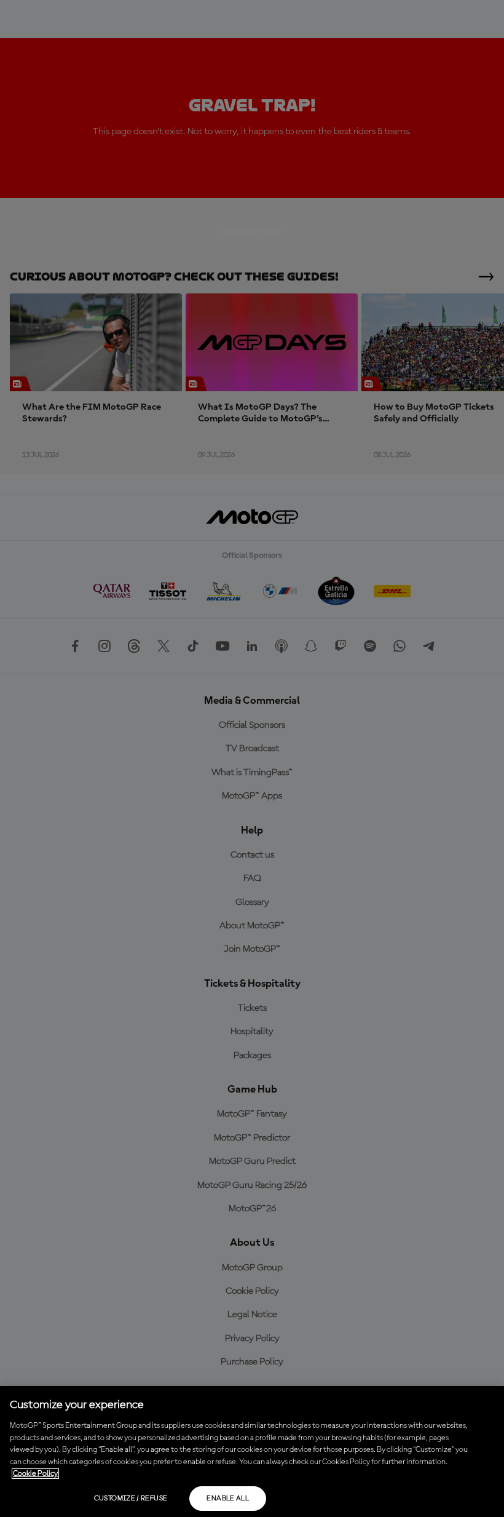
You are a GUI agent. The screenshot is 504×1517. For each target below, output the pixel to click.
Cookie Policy (35, 1474)
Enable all (228, 1498)
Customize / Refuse (130, 1498)
